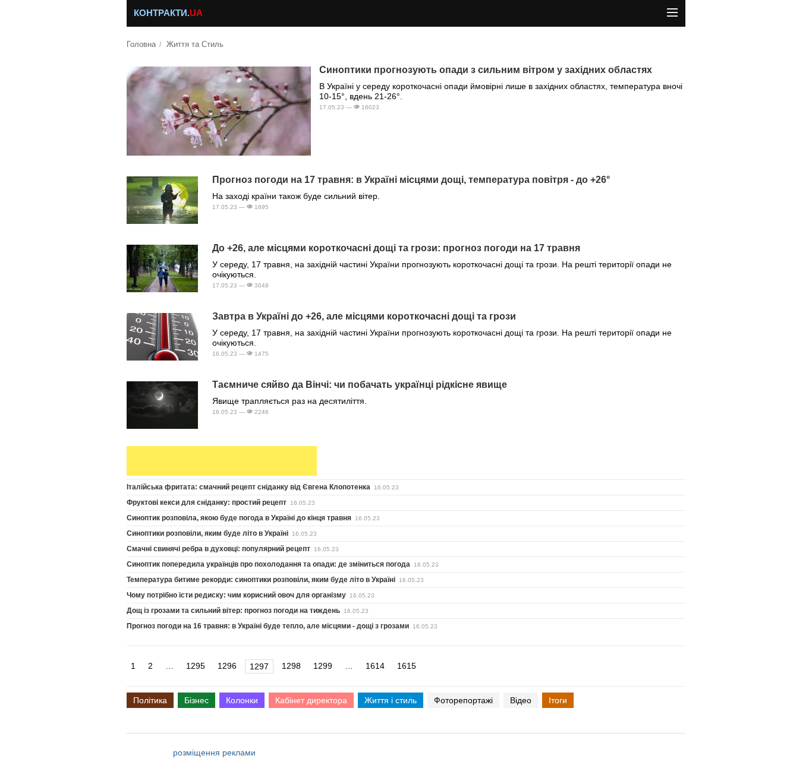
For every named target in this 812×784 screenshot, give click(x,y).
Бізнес (196, 700)
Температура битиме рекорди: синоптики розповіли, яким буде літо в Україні (261, 580)
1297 (259, 666)
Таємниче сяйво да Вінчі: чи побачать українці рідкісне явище (359, 385)
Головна (141, 44)
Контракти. (168, 13)
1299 (322, 666)
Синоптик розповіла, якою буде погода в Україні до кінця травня (239, 518)
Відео (520, 700)
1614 (375, 666)
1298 (291, 666)
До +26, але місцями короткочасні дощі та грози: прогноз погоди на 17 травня (396, 248)
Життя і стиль (390, 700)
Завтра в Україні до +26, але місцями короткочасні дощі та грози (364, 316)
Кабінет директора (311, 700)
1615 (406, 666)
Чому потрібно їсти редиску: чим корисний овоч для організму (236, 595)
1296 (227, 666)
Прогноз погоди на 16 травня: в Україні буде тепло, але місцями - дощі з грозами (268, 626)
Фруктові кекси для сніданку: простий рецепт (207, 502)
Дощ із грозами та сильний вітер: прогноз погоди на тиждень (233, 610)
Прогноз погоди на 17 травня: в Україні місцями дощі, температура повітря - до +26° (411, 180)
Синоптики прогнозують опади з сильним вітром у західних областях (485, 70)
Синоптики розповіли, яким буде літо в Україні (207, 533)
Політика (150, 700)
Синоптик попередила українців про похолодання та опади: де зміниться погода (268, 564)
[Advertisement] (222, 461)
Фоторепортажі (463, 700)
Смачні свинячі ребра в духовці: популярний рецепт (218, 549)
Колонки (242, 700)
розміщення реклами (214, 752)
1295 (195, 666)
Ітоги (558, 700)
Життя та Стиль (195, 44)
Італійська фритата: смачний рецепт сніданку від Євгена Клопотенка (248, 487)
